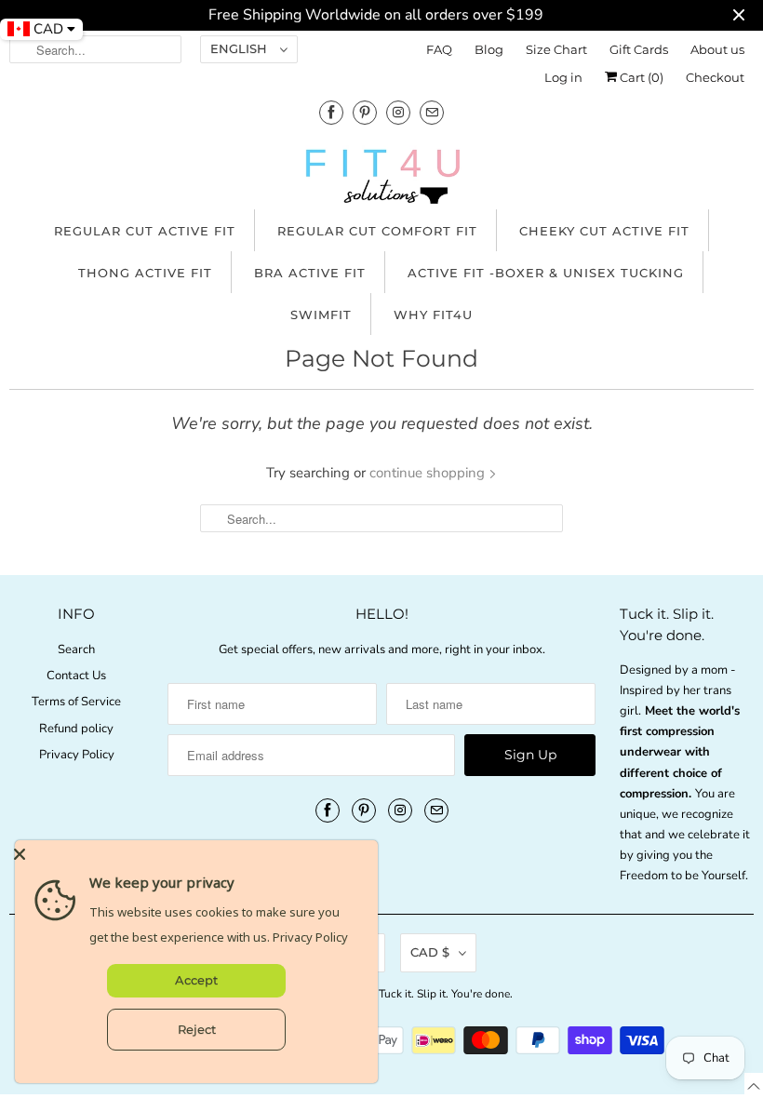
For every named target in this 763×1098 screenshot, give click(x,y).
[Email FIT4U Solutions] (432, 112)
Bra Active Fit (310, 272)
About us (717, 49)
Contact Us (76, 675)
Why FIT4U (433, 314)
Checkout (715, 77)
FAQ (439, 49)
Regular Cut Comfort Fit (377, 230)
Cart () (640, 77)
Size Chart (556, 49)
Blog (489, 49)
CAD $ (429, 951)
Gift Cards (638, 49)
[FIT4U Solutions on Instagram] (398, 112)
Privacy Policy (76, 754)
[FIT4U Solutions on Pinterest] (365, 112)
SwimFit (321, 314)
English (240, 48)
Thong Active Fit (145, 272)
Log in (563, 77)
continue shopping (429, 472)
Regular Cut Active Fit (144, 230)
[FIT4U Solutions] (381, 180)
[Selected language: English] (753, 1085)
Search (76, 649)
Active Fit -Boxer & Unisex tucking (546, 272)
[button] (753, 1085)
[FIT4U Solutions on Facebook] (331, 112)
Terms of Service (76, 701)
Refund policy (76, 728)
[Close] (191, 854)
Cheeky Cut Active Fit (604, 230)
